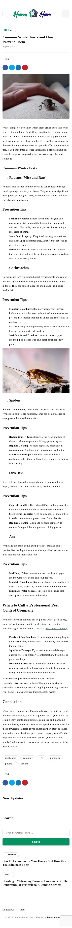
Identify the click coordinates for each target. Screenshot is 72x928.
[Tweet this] (12, 67)
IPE (41, 758)
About (22, 909)
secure (24, 763)
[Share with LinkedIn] (18, 67)
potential (9, 763)
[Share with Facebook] (5, 67)
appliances (10, 758)
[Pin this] (25, 67)
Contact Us (8, 909)
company (28, 758)
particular (55, 758)
